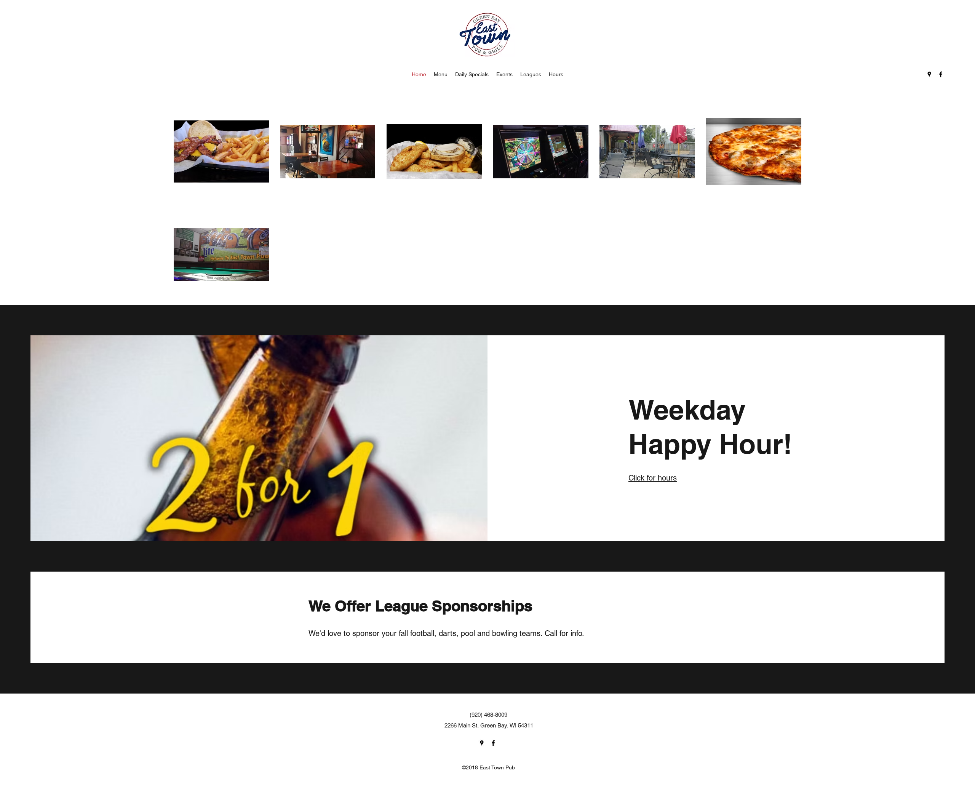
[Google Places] (929, 74)
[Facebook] (941, 74)
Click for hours (652, 477)
